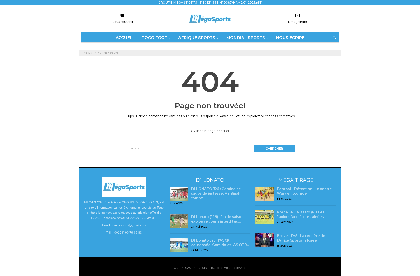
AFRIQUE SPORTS (196, 37)
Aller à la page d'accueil (211, 131)
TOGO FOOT (154, 37)
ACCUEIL (125, 37)
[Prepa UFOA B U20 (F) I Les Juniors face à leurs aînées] (264, 217)
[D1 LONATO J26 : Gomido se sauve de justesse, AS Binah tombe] (179, 194)
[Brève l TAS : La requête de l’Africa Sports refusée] (264, 240)
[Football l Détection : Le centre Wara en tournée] (264, 194)
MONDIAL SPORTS (245, 37)
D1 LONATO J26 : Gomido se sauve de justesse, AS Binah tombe (216, 193)
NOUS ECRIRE (290, 37)
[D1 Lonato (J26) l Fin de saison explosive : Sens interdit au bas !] (179, 221)
